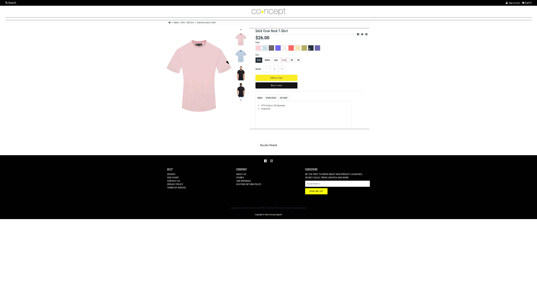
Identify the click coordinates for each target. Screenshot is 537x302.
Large (276, 59)
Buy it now (276, 85)
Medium (267, 59)
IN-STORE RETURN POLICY (248, 184)
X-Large (284, 59)
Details (259, 97)
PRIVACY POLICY (175, 184)
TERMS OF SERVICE (176, 187)
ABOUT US (241, 174)
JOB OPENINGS (243, 181)
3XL (298, 59)
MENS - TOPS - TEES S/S (184, 23)
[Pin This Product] (366, 34)
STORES (240, 177)
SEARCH (171, 174)
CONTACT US (173, 181)
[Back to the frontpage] (170, 23)
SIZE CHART (283, 97)
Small (259, 59)
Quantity (258, 68)
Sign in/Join (514, 3)
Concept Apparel (275, 214)
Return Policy (271, 97)
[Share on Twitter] (362, 34)
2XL (292, 59)
